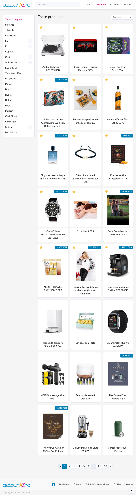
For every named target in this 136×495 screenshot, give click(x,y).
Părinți (8, 84)
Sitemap (129, 484)
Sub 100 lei (11, 67)
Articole (114, 4)
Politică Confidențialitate (97, 484)
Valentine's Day (13, 73)
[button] (30, 41)
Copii (7, 57)
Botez (8, 100)
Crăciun (9, 127)
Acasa (89, 4)
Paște (8, 105)
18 (105, 466)
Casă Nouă (11, 116)
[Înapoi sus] (131, 490)
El (6, 46)
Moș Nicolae (11, 132)
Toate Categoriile (14, 19)
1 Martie (9, 30)
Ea (6, 41)
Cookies (117, 484)
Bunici (8, 89)
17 (99, 466)
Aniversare (11, 62)
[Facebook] (53, 484)
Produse (101, 4)
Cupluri (9, 51)
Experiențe (10, 35)
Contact (127, 4)
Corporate (10, 121)
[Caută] (77, 4)
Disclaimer (64, 484)
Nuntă (8, 94)
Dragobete (10, 78)
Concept (78, 484)
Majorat (9, 110)
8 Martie (9, 24)
